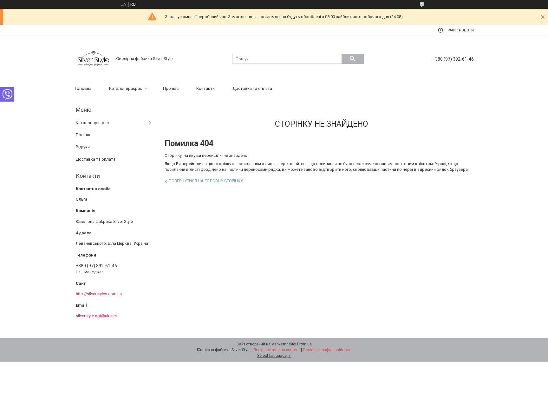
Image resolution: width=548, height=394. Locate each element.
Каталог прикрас (125, 88)
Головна (83, 88)
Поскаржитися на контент (276, 350)
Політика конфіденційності (327, 350)
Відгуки (83, 146)
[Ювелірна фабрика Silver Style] (93, 58)
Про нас (171, 88)
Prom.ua (304, 344)
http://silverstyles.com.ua (99, 293)
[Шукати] (353, 59)
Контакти (205, 88)
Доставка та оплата (252, 88)
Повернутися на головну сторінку (206, 180)
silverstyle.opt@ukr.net (96, 315)
